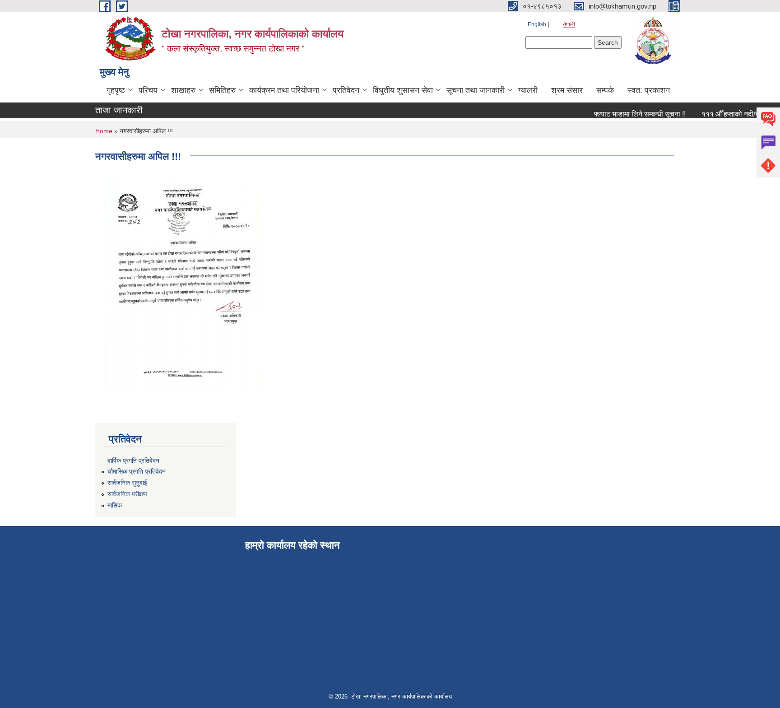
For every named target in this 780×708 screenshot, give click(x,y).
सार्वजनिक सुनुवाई (127, 482)
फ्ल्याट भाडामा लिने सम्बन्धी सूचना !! (633, 114)
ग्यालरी (528, 90)
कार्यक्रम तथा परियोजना (284, 90)
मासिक (114, 505)
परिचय (148, 90)
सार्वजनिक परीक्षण (127, 494)
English (537, 24)
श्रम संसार (567, 90)
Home (103, 131)
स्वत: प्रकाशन (648, 90)
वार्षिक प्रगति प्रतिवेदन (133, 460)
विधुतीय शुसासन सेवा (403, 90)
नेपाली (569, 24)
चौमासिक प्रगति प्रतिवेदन (136, 471)
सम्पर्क (605, 90)
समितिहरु (222, 90)
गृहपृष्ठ (116, 90)
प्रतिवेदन (346, 90)
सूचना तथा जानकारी (475, 90)
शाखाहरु (183, 90)
